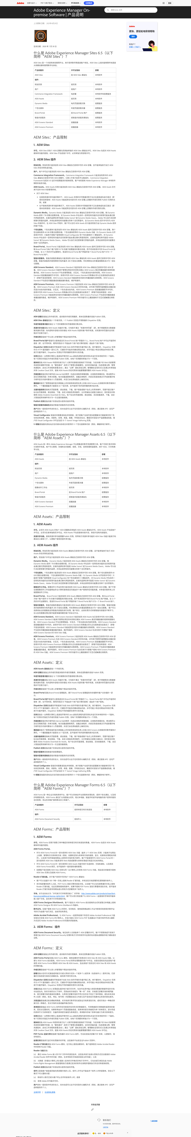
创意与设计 (31, 3)
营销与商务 (61, 3)
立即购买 (89, 3)
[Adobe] (20, 3)
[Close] (127, 1132)
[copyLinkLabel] (92, 1110)
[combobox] (130, 10)
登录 (169, 3)
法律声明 (37, 1092)
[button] (163, 3)
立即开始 (105, 1127)
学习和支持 (75, 3)
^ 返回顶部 (153, 1121)
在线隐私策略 (50, 1092)
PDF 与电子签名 (46, 3)
